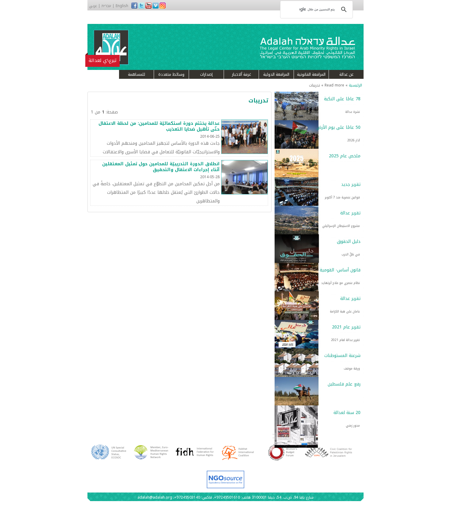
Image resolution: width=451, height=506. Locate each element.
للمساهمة (136, 74)
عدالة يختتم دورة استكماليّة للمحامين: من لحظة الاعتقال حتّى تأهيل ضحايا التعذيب (159, 126)
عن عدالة (346, 74)
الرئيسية (355, 85)
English (122, 5)
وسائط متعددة (171, 74)
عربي (93, 5)
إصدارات (206, 74)
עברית (106, 5)
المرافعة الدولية (276, 74)
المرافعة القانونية (311, 74)
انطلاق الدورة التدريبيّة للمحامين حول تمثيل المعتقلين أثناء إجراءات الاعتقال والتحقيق (161, 167)
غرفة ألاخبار (241, 74)
